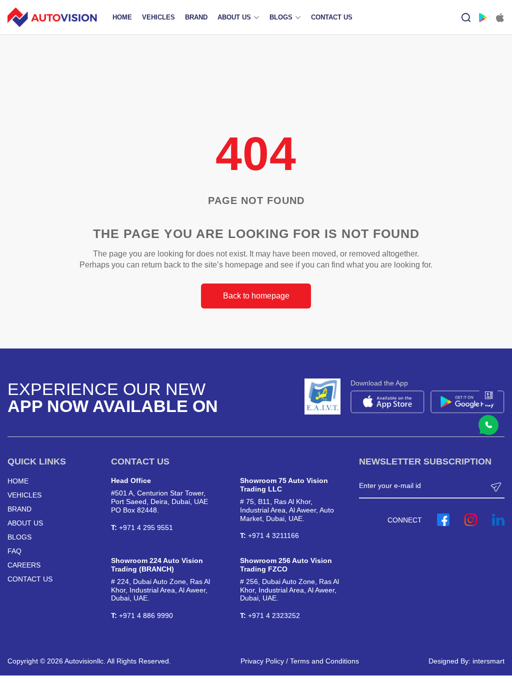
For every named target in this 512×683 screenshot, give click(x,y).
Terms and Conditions (324, 661)
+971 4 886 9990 (146, 616)
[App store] (500, 17)
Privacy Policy (262, 661)
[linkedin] (498, 520)
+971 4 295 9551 (146, 528)
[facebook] (443, 520)
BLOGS (281, 17)
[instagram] (470, 520)
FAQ (15, 551)
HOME (122, 17)
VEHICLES (158, 17)
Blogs (20, 537)
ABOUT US (234, 17)
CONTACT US (331, 17)
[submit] (497, 486)
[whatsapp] (488, 395)
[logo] (53, 17)
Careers (24, 565)
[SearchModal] (466, 17)
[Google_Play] (483, 17)
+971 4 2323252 (274, 616)
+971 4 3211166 (273, 536)
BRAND (196, 17)
